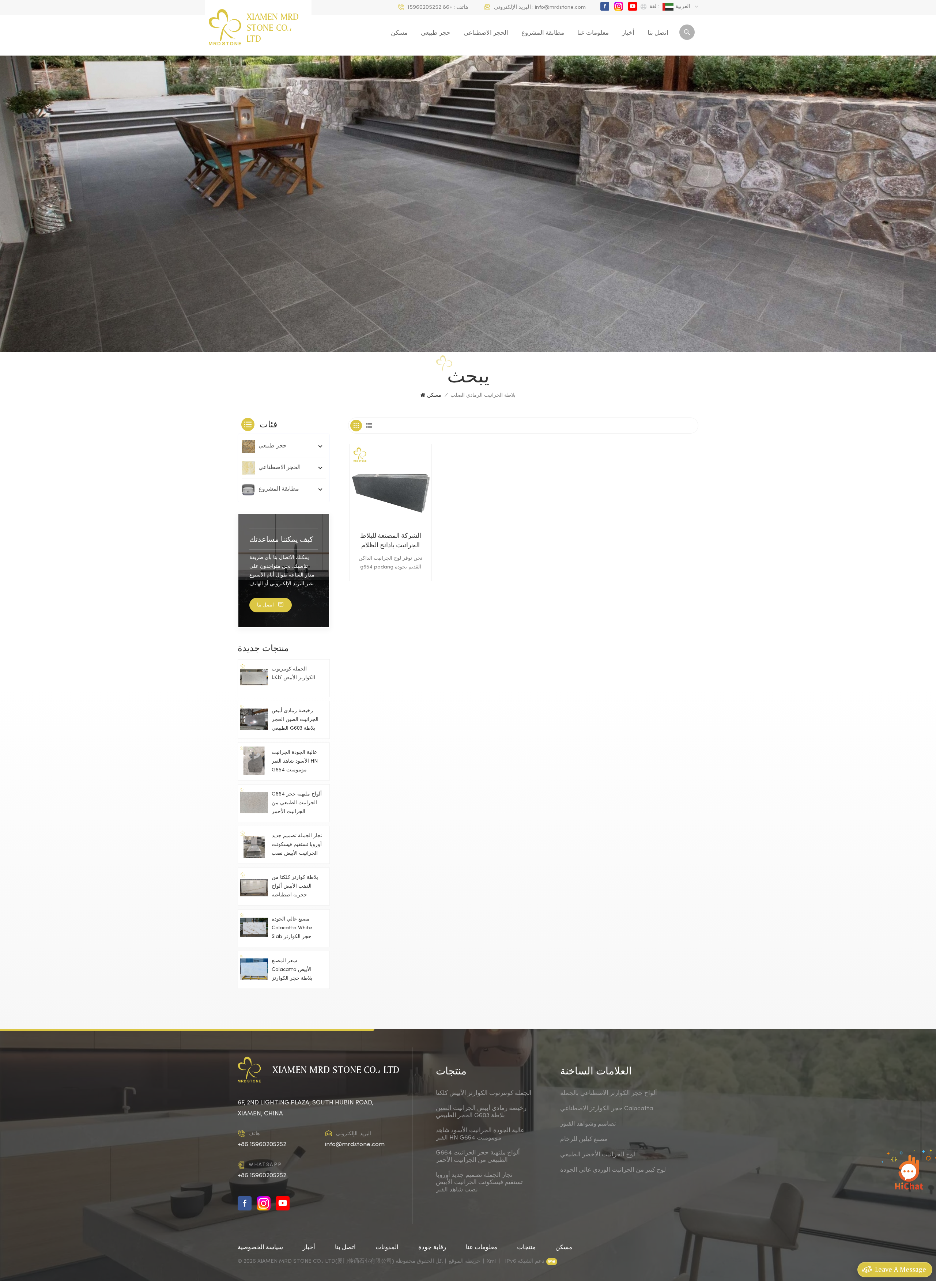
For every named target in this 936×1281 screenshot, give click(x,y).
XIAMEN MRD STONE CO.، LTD (272, 27)
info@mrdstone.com (560, 7)
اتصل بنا (658, 33)
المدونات (387, 1248)
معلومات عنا (593, 33)
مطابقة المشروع (542, 33)
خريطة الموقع (464, 1261)
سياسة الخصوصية (260, 1248)
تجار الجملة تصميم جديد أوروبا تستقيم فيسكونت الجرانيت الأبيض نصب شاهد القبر (297, 846)
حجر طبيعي (435, 33)
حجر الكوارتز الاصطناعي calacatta (606, 1109)
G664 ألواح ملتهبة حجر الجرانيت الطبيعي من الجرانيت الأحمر (297, 803)
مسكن (399, 33)
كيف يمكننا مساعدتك (281, 539)
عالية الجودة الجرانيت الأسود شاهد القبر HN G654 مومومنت (295, 761)
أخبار (628, 33)
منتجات (526, 1248)
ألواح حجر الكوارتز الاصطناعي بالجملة (608, 1093)
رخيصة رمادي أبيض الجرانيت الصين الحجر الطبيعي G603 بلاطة (295, 719)
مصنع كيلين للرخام (584, 1139)
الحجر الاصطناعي (486, 33)
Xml (491, 1261)
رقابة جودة (432, 1248)
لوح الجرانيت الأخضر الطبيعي (597, 1155)
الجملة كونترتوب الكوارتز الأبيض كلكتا (293, 673)
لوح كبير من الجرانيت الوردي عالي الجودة (613, 1170)
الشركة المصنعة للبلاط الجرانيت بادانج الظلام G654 (390, 542)
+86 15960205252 (429, 7)
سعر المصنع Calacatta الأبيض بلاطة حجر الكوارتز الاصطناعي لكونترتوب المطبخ (295, 971)
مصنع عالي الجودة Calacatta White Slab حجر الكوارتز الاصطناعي (292, 929)
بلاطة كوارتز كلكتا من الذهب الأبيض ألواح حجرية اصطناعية (295, 886)
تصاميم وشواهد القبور (588, 1124)
